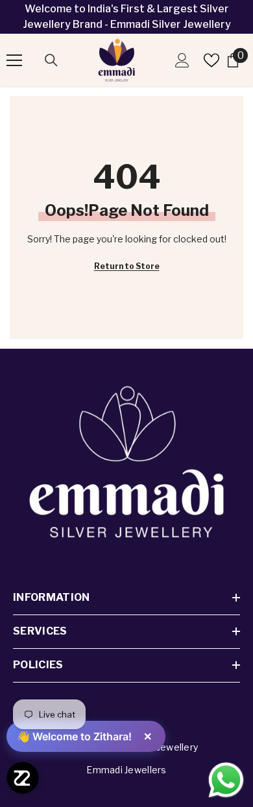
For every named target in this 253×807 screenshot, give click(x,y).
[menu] (14, 60)
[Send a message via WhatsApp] (226, 780)
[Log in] (182, 60)
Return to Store (127, 266)
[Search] (51, 60)
